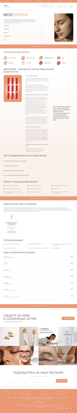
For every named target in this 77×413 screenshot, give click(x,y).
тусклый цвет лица (49, 57)
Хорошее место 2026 (38, 402)
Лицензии (15, 397)
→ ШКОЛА (42, 391)
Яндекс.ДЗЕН (71, 1)
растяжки (43, 138)
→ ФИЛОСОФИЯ (44, 393)
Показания (6, 25)
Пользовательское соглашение (53, 397)
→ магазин (51, 5)
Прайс (9, 397)
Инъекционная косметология (22, 9)
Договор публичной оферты (46, 398)
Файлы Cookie (36, 398)
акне (41, 137)
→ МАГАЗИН (25, 391)
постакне (45, 137)
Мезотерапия (30, 9)
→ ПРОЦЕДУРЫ (7, 393)
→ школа (57, 5)
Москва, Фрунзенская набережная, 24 (23, 1)
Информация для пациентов (24, 397)
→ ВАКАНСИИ (61, 393)
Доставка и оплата (65, 397)
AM (4, 9)
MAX (49, 1)
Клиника (7, 9)
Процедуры (13, 9)
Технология (7, 29)
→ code (38, 5)
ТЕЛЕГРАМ (39, 1)
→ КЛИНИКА (44, 5)
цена (5, 39)
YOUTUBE (59, 1)
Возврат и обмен (28, 398)
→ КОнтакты (63, 5)
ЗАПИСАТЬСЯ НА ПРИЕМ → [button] (38, 46)
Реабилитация (7, 36)
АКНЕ (63, 57)
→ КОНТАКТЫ (61, 391)
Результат (6, 32)
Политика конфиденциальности (38, 397)
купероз (58, 185)
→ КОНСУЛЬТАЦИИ (26, 393)
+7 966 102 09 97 (6, 1)
